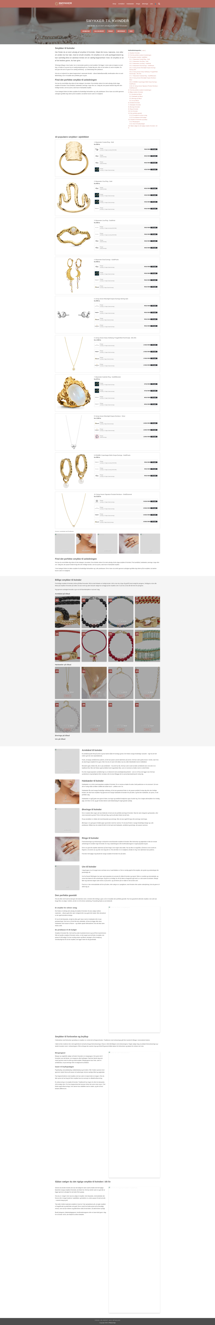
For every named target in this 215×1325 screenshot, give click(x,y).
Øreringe (145, 4)
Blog (110, 1320)
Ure (151, 4)
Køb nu (67, 625)
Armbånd (121, 4)
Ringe (138, 4)
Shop (114, 4)
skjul (143, 50)
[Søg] (159, 4)
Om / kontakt (104, 1320)
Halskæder (130, 4)
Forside (97, 1320)
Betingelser (116, 1320)
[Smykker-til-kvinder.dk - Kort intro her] (63, 3)
